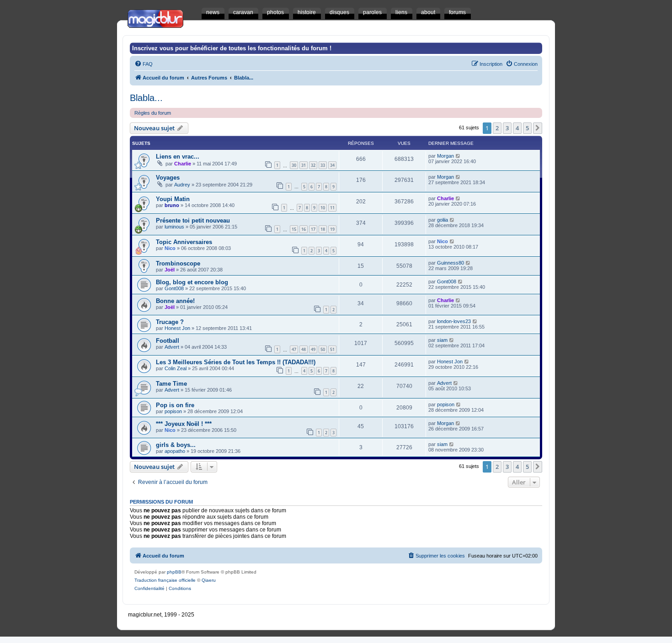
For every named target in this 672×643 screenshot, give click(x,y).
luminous (174, 226)
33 (322, 165)
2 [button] (497, 128)
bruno (172, 205)
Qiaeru (209, 580)
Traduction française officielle (165, 580)
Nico (170, 248)
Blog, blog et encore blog (192, 282)
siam (442, 340)
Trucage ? (170, 322)
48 (303, 349)
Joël (170, 269)
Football (167, 340)
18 (322, 229)
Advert (172, 347)
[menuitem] (143, 63)
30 (294, 165)
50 (322, 349)
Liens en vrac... (177, 156)
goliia (442, 220)
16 (303, 229)
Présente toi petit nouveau (193, 220)
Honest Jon (177, 328)
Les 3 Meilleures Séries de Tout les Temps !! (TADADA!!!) (235, 362)
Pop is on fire (175, 405)
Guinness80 (450, 263)
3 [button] (507, 128)
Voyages (168, 177)
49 (313, 349)
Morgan (445, 156)
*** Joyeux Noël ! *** (184, 423)
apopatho (175, 451)
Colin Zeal (176, 368)
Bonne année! (175, 301)
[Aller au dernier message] (458, 156)
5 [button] (527, 128)
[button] (537, 127)
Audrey (182, 184)
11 (332, 208)
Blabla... (146, 98)
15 (294, 229)
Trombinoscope (178, 263)
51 (332, 349)
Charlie (182, 163)
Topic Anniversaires (184, 242)
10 (322, 208)
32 (313, 165)
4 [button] (517, 128)
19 (332, 229)
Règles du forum (152, 113)
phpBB (174, 571)
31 (303, 165)
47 (294, 349)
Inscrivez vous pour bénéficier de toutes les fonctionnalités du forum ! (231, 48)
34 (332, 165)
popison (173, 411)
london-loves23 (454, 321)
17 (313, 229)
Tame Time (171, 383)
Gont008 (174, 288)
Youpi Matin (173, 199)
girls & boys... (176, 444)
